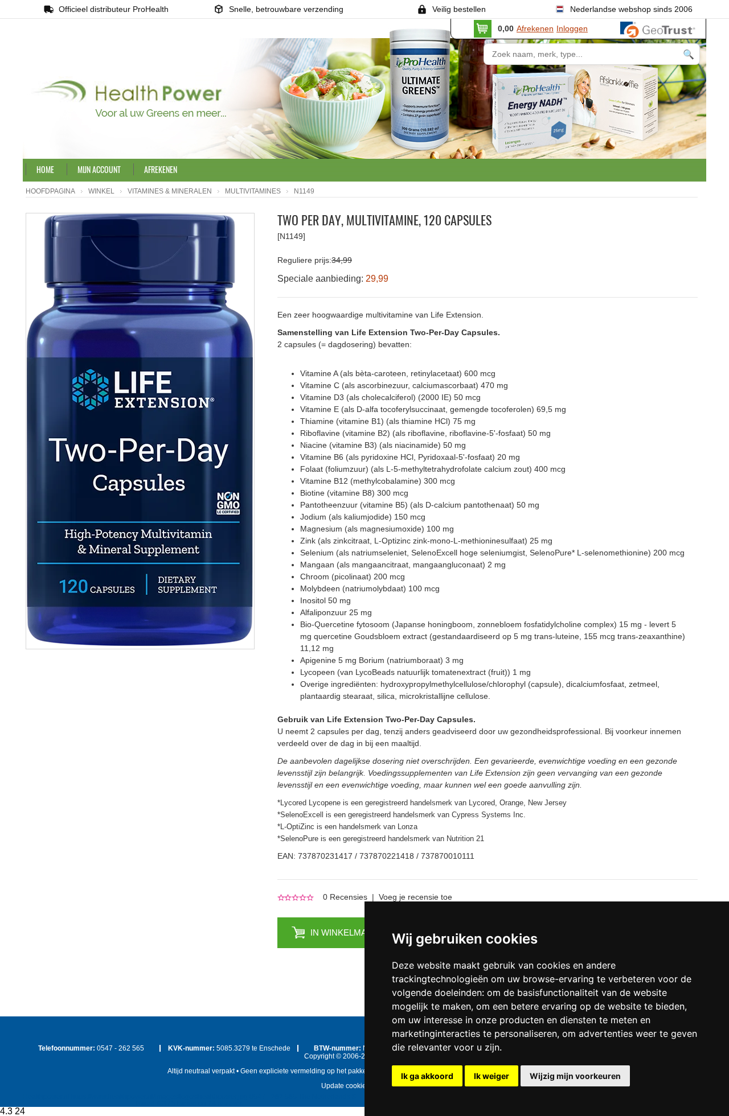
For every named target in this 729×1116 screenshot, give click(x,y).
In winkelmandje (350, 932)
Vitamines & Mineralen (170, 191)
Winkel (101, 191)
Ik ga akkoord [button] (427, 1076)
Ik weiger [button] (491, 1076)
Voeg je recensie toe (415, 896)
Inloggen (572, 28)
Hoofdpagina (50, 191)
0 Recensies (345, 896)
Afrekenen (535, 28)
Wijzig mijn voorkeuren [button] (575, 1076)
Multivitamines (253, 191)
